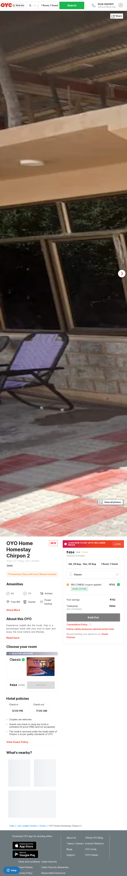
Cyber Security (49, 861)
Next (121, 273)
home (43, 825)
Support (71, 855)
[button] (93, 625)
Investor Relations (94, 843)
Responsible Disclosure (53, 873)
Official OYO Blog (94, 838)
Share (119, 16)
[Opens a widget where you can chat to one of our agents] (11, 870)
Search (71, 5)
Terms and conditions (29, 861)
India (12, 825)
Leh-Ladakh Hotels (27, 825)
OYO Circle (90, 849)
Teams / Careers (75, 843)
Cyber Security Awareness (55, 867)
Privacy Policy (25, 873)
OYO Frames (91, 855)
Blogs (69, 849)
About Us (71, 838)
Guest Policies (25, 867)
